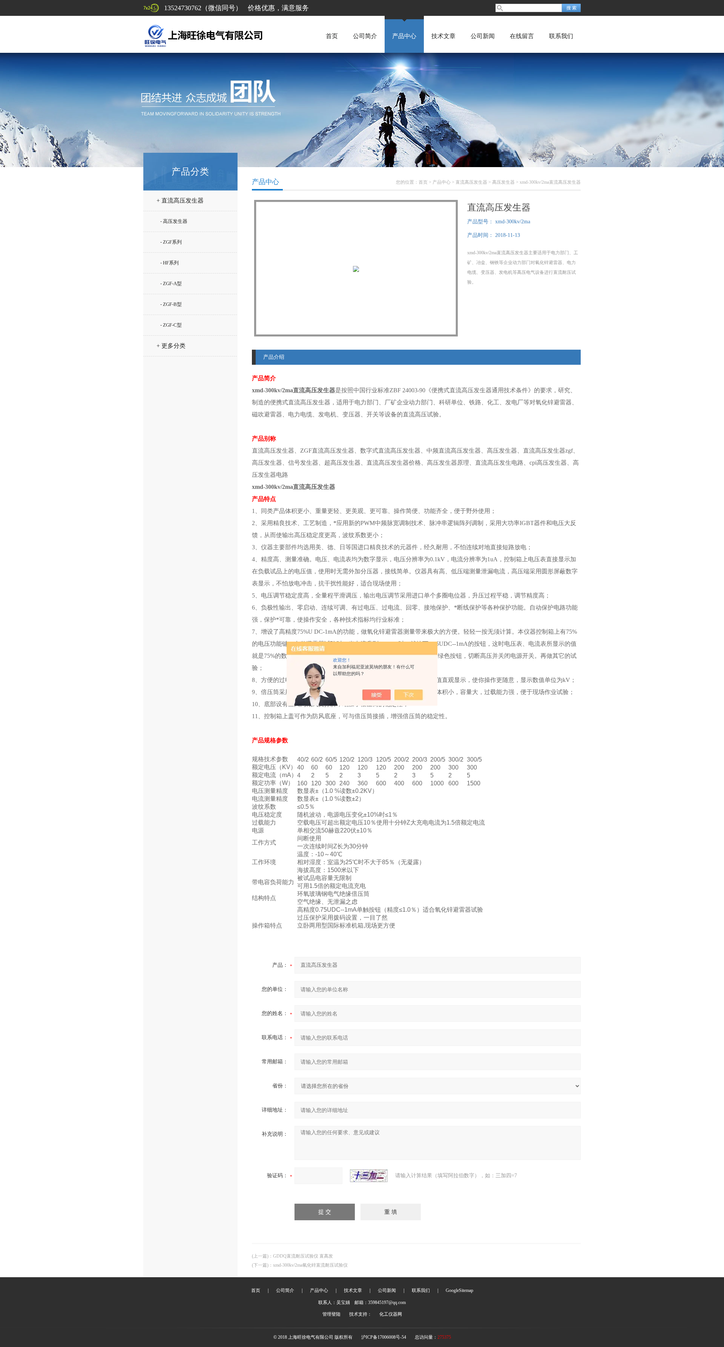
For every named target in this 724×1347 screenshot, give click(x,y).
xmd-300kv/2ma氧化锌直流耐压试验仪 (310, 1265)
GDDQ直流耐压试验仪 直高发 (303, 1256)
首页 (332, 36)
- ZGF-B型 (171, 304)
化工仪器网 (390, 1314)
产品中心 (404, 36)
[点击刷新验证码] (369, 1175)
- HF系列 (169, 263)
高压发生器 (503, 182)
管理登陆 (331, 1314)
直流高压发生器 (471, 182)
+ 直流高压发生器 (180, 200)
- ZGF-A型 (171, 283)
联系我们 (561, 36)
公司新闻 (483, 36)
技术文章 (443, 36)
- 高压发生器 (173, 221)
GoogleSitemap (459, 1290)
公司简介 (365, 36)
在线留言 (522, 36)
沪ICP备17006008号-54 (383, 1337)
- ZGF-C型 (171, 325)
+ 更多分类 (171, 346)
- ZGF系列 (171, 242)
